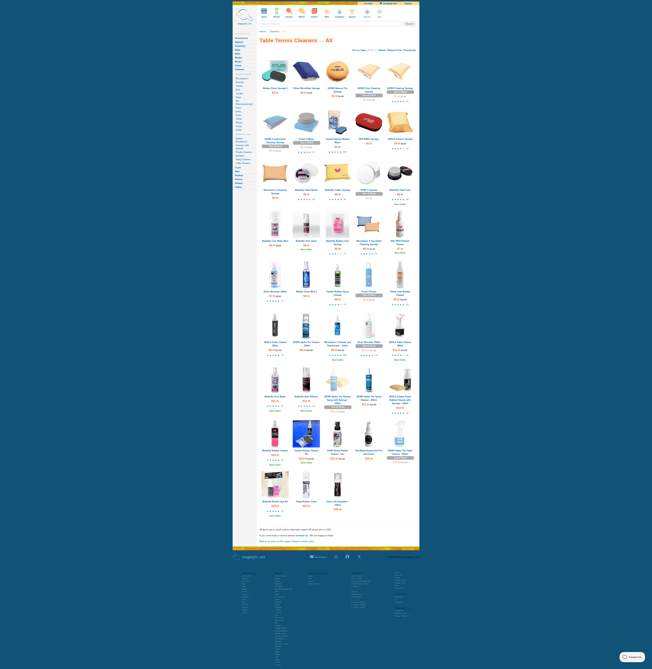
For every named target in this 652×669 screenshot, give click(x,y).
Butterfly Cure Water (275, 396)
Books (238, 61)
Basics (311, 576)
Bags (237, 50)
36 (345, 355)
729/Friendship (281, 576)
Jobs (397, 586)
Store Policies (357, 576)
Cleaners (239, 69)
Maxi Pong (279, 621)
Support (408, 3)
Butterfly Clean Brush (306, 190)
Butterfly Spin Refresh (306, 396)
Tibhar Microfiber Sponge (306, 88)
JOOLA (239, 86)
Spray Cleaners (243, 159)
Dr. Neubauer (280, 597)
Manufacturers (401, 613)
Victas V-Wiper (306, 139)
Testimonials (356, 597)
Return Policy (357, 579)
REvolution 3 (242, 78)
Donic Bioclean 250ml (368, 342)
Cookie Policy (400, 583)
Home (262, 31)
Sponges (240, 155)
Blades (238, 57)
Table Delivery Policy (360, 584)
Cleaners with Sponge (242, 147)
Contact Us (356, 586)
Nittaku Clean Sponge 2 (275, 88)
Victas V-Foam (368, 291)
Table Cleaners (243, 163)
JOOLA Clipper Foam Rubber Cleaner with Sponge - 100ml (400, 400)
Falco (238, 108)
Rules (310, 581)
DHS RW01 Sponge (369, 139)
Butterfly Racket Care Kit (275, 501)
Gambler (278, 602)
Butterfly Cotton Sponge (337, 190)
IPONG (278, 610)
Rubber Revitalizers (241, 140)
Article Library (314, 584)
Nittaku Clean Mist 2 (306, 291)
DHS (238, 90)
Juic (276, 615)
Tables (238, 187)
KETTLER (279, 618)
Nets (237, 171)
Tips (310, 579)
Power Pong (280, 634)
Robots (238, 179)
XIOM (238, 130)
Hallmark (278, 607)
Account (368, 3)
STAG (277, 649)
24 (345, 152)
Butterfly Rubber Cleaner (275, 450)
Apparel (239, 42)
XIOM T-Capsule (368, 190)
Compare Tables (358, 607)
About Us (398, 575)
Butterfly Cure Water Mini (275, 241)
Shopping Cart (389, 3)
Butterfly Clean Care (400, 190)
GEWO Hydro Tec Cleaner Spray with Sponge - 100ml (337, 400)
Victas (239, 126)
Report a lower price (303, 541)
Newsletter (399, 597)
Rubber (239, 183)
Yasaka (239, 93)
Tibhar (239, 119)
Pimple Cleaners (244, 152)
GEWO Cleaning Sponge (400, 88)
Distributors (399, 611)
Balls (237, 53)
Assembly (240, 46)
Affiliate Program (401, 616)
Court (238, 167)
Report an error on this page (274, 541)
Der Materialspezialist (244, 102)
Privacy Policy (400, 580)
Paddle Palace (281, 628)
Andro (277, 579)
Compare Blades (358, 602)
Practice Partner (281, 636)
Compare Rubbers (359, 605)
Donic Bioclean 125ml (275, 291)
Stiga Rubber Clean (306, 501)
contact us (302, 535)
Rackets (239, 175)
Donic (238, 111)
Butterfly (240, 82)
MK (276, 623)
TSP (277, 657)
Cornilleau (279, 586)
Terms (397, 578)
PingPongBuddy (281, 631)
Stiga (238, 97)
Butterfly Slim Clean (306, 241)
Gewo (238, 115)
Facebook (399, 602)
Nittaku (239, 122)
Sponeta (278, 647)
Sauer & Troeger (282, 644)
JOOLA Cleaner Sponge (400, 139)
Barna (277, 581)
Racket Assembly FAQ (360, 581)
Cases (238, 65)
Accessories (241, 38)
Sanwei (278, 641)
